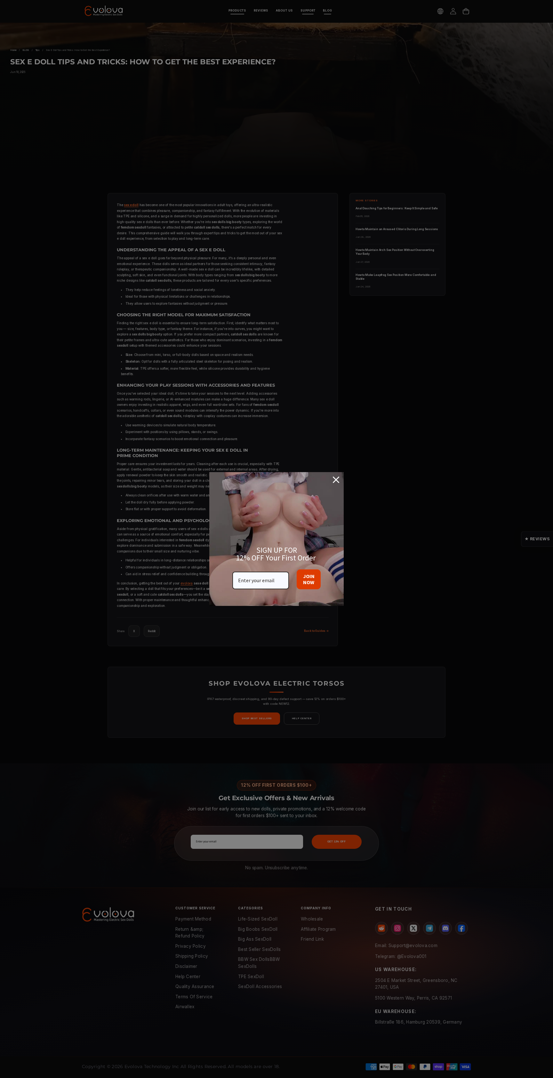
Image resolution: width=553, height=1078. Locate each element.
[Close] (336, 479)
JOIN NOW (309, 579)
